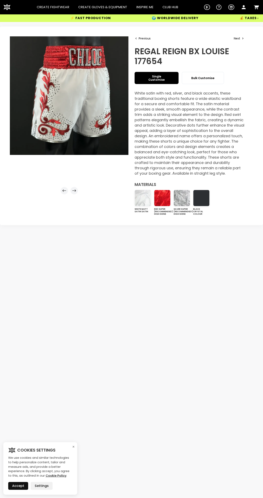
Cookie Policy (56, 476)
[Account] (243, 7)
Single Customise (156, 78)
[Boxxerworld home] (7, 7)
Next (237, 38)
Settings (42, 485)
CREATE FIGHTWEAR (53, 7)
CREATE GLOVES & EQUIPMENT (102, 7)
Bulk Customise (203, 78)
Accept (18, 485)
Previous (145, 38)
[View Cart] (256, 7)
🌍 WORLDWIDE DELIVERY (153, 18)
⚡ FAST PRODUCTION (68, 18)
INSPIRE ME (144, 7)
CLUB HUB (170, 7)
